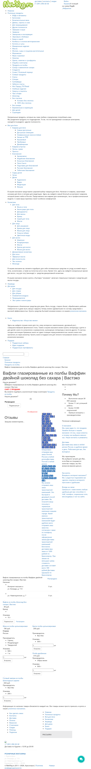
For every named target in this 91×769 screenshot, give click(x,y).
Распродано (10, 402)
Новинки (48, 712)
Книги (47, 726)
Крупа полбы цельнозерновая (44, 626)
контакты (46, 1)
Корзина (67, 3)
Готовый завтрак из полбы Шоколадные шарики (13, 679)
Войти (66, 1)
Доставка (12, 718)
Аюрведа (48, 721)
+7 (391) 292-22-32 (41, 3)
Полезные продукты (52, 714)
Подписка (13, 732)
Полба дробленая (39, 653)
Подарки (48, 728)
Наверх (52, 765)
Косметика (49, 719)
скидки (53, 1)
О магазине (13, 725)
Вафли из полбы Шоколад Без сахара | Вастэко (14, 603)
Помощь (12, 730)
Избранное (67, 8)
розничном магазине (78, 311)
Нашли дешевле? (11, 396)
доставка (38, 1)
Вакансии (13, 722)
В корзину (7, 660)
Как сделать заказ (16, 713)
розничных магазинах (16, 708)
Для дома (48, 724)
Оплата (12, 720)
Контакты (12, 715)
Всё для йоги (50, 717)
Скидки (12, 727)
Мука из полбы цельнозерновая (15, 626)
